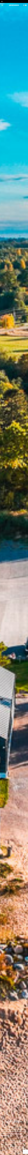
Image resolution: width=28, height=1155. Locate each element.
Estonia (15, 1148)
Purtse (15, 1151)
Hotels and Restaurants (14, 1140)
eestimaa (11, 1148)
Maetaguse (12, 1150)
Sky (18, 1151)
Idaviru (23, 1148)
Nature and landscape (14, 1142)
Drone (20, 1146)
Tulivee (16, 1153)
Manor (16, 1150)
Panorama (12, 1151)
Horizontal (19, 1148)
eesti (23, 1146)
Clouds (16, 1146)
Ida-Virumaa (22, 1140)
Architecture (12, 1146)
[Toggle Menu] (2, 5)
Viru (19, 1153)
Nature (19, 1150)
